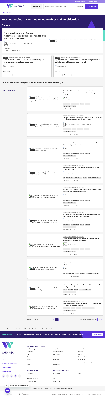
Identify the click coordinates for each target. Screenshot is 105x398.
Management (30, 351)
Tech (28, 354)
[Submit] (69, 6)
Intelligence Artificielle (58, 351)
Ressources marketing (79, 1)
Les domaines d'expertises (9, 363)
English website (68, 388)
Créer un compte (6, 367)
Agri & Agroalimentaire (32, 362)
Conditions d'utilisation (43, 388)
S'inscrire (80, 6)
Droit (28, 356)
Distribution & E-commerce (59, 362)
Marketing (80, 351)
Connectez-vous (6, 371)
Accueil (3, 328)
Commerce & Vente (82, 356)
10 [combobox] (99, 319)
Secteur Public (56, 359)
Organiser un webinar (92, 1)
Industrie (29, 359)
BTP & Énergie (27, 328)
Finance (80, 354)
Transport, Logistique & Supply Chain (86, 362)
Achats (54, 356)
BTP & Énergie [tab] (7, 12)
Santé (28, 364)
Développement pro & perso (33, 349)
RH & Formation (56, 354)
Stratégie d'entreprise (58, 349)
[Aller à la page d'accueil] (17, 6)
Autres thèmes (56, 364)
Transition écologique (83, 349)
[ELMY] (67, 98)
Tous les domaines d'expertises (14, 328)
